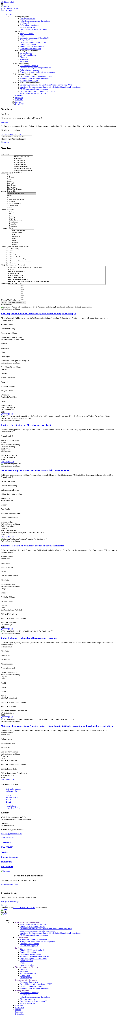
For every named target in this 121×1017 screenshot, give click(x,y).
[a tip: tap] (56, 269)
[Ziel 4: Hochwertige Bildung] (19, 257)
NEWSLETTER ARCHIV (11, 134)
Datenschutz (19, 95)
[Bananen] (21, 181)
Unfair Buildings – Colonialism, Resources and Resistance (29, 638)
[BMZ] (4, 910)
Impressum (19, 98)
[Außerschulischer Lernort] (21, 200)
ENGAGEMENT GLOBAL (24, 908)
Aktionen (23, 57)
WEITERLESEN (7, 414)
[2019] (22, 300)
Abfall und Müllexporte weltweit (32, 46)
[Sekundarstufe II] (23, 163)
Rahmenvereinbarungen (29, 81)
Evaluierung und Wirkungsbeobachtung (35, 78)
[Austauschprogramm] (21, 204)
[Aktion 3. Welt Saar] (56, 284)
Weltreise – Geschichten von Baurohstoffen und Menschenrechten (32, 545)
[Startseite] (5, 6)
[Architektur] (21, 177)
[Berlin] (22, 239)
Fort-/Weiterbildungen (28, 55)
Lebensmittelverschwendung (30, 49)
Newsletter (19, 100)
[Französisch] (15, 222)
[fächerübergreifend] (15, 220)
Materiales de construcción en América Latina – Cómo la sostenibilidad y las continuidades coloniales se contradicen (57, 726)
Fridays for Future (26, 40)
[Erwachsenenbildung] (23, 167)
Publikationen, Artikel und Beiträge (33, 93)
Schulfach (4, 228)
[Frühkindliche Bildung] (23, 157)
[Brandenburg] (22, 237)
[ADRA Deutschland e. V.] (56, 277)
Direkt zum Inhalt (7, 2)
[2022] (22, 294)
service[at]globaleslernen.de (11, 834)
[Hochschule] (23, 173)
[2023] (22, 292)
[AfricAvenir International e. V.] (56, 279)
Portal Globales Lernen (9, 8)
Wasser (22, 36)
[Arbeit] (21, 175)
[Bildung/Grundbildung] (21, 189)
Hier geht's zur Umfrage (10, 901)
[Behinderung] (21, 185)
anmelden (4, 122)
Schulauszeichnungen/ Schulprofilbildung (35, 68)
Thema (3, 191)
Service (18, 102)
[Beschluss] (21, 210)
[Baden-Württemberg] (22, 230)
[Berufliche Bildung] (23, 165)
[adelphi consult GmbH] (56, 275)
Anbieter (4, 284)
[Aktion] (21, 196)
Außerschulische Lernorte (29, 70)
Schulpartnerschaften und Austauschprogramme (37, 72)
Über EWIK (19, 104)
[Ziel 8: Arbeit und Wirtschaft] (19, 265)
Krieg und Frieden (27, 34)
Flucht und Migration (28, 44)
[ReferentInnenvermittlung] (21, 194)
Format (3, 210)
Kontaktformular (7, 838)
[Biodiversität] (21, 191)
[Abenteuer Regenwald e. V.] (56, 271)
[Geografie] (15, 224)
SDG (3, 265)
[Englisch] (15, 218)
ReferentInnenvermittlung (29, 25)
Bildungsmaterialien (27, 19)
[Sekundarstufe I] (23, 161)
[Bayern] (22, 234)
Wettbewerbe (25, 59)
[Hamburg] (22, 243)
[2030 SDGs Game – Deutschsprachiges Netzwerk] (56, 267)
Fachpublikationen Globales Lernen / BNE (36, 76)
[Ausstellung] (21, 202)
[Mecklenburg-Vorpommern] (22, 247)
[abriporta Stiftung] (56, 273)
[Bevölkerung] (21, 187)
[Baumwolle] (21, 183)
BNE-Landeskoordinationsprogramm (34, 89)
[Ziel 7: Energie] (19, 263)
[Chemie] (15, 214)
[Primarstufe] (23, 159)
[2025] (22, 288)
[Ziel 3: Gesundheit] (19, 255)
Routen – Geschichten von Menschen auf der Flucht (26, 425)
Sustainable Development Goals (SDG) (34, 38)
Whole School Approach (29, 66)
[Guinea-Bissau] (22, 232)
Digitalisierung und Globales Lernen (33, 42)
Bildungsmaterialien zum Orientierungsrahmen (37, 91)
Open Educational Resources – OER (33, 29)
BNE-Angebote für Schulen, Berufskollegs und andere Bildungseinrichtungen (38, 313)
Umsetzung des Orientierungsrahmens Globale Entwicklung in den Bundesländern (50, 87)
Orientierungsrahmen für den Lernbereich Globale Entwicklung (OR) (46, 85)
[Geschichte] (15, 226)
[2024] (22, 290)
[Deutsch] (15, 216)
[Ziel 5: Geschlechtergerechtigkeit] (19, 259)
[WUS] (6, 10)
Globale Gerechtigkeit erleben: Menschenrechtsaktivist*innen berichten (35, 470)
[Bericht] (21, 208)
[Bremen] (22, 241)
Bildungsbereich (7, 173)
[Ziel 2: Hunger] (19, 253)
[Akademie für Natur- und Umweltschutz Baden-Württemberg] (56, 282)
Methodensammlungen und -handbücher (35, 21)
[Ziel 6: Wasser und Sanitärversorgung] (19, 261)
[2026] (22, 286)
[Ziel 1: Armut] (19, 251)
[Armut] (21, 179)
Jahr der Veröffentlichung (10, 300)
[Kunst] (15, 228)
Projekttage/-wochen (27, 27)
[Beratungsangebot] (21, 206)
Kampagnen (24, 61)
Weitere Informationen (9, 884)
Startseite (9, 14)
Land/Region (6, 247)
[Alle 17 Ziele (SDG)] (19, 249)
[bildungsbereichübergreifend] (23, 171)
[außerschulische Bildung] (23, 169)
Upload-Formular (9, 857)
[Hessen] (22, 245)
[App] (21, 198)
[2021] (22, 296)
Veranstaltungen (26, 53)
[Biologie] (15, 212)
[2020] (22, 298)
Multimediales (25, 23)
